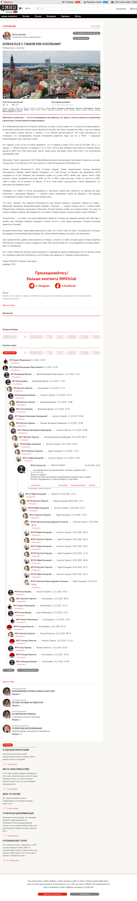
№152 (33, 546)
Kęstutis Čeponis (47, 395)
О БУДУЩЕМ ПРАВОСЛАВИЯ (16, 750)
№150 (33, 532)
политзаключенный (82, 295)
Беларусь (51, 16)
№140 (31, 508)
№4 (13, 381)
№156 (33, 574)
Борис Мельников (44, 612)
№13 (19, 430)
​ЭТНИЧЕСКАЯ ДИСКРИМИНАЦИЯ (18, 813)
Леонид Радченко (30, 108)
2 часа (60, 337)
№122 (25, 458)
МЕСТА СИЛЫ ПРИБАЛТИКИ (16, 769)
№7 (16, 416)
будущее (46, 295)
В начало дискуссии (27, 670)
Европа (6, 295)
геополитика (36, 295)
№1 (11, 360)
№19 (17, 612)
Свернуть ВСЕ (10, 337)
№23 (21, 437)
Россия (38, 16)
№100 (23, 444)
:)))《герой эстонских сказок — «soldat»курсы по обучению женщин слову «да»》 (18, 801)
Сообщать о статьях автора (88, 33)
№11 (18, 409)
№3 (12, 374)
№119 (24, 451)
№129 (28, 494)
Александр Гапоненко (20, 726)
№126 (33, 465)
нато (12, 295)
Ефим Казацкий (55, 451)
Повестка (8, 2)
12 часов (84, 337)
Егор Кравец (18, 111)
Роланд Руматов (81, 110)
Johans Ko (18, 108)
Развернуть (14, 363)
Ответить (91, 485)
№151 (33, 539)
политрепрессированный (62, 295)
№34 (18, 619)
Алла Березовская (19, 689)
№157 (33, 581)
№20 (15, 626)
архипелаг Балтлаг (11, 298)
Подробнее (84, 894)
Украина (65, 16)
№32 (18, 640)
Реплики (8, 745)
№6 (16, 395)
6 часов (71, 337)
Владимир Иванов (44, 108)
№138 (29, 501)
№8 (17, 402)
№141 (32, 515)
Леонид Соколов (8, 108)
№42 (18, 654)
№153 (33, 553)
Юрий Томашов (69, 110)
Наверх (8, 670)
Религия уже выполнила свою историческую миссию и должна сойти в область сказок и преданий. (19, 757)
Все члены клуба (125, 2)
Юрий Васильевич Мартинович (50, 374)
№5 (15, 388)
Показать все (36, 337)
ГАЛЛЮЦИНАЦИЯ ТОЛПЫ (15, 840)
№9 (17, 423)
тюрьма (26, 295)
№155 (33, 567)
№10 (17, 591)
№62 (18, 661)
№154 (33, 560)
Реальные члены (96, 2)
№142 (33, 522)
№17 (15, 605)
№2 (11, 367)
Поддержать (63, 485)
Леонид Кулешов (94, 110)
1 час (50, 337)
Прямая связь (82, 38)
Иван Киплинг (35, 110)
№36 (17, 647)
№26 (17, 633)
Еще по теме (9, 305)
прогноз (18, 295)
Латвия (25, 16)
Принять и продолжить (52, 894)
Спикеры (72, 2)
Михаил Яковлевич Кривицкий (52, 110)
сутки (96, 337)
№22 (18, 598)
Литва (78, 16)
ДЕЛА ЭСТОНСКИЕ (11, 794)
